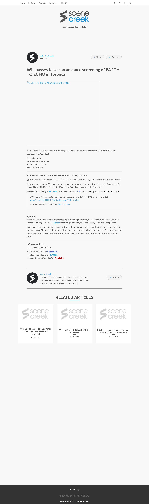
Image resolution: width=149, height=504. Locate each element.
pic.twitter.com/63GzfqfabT (66, 200)
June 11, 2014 (63, 204)
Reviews (31, 3)
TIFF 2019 (65, 3)
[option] (35, 324)
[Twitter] (119, 2)
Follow (115, 277)
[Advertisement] (74, 38)
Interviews (53, 3)
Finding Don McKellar (74, 495)
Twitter (115, 57)
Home (22, 3)
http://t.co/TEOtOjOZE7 (41, 200)
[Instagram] (124, 2)
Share (98, 57)
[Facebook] (114, 2)
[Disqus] (74, 374)
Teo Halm (55, 222)
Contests (42, 3)
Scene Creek (46, 55)
